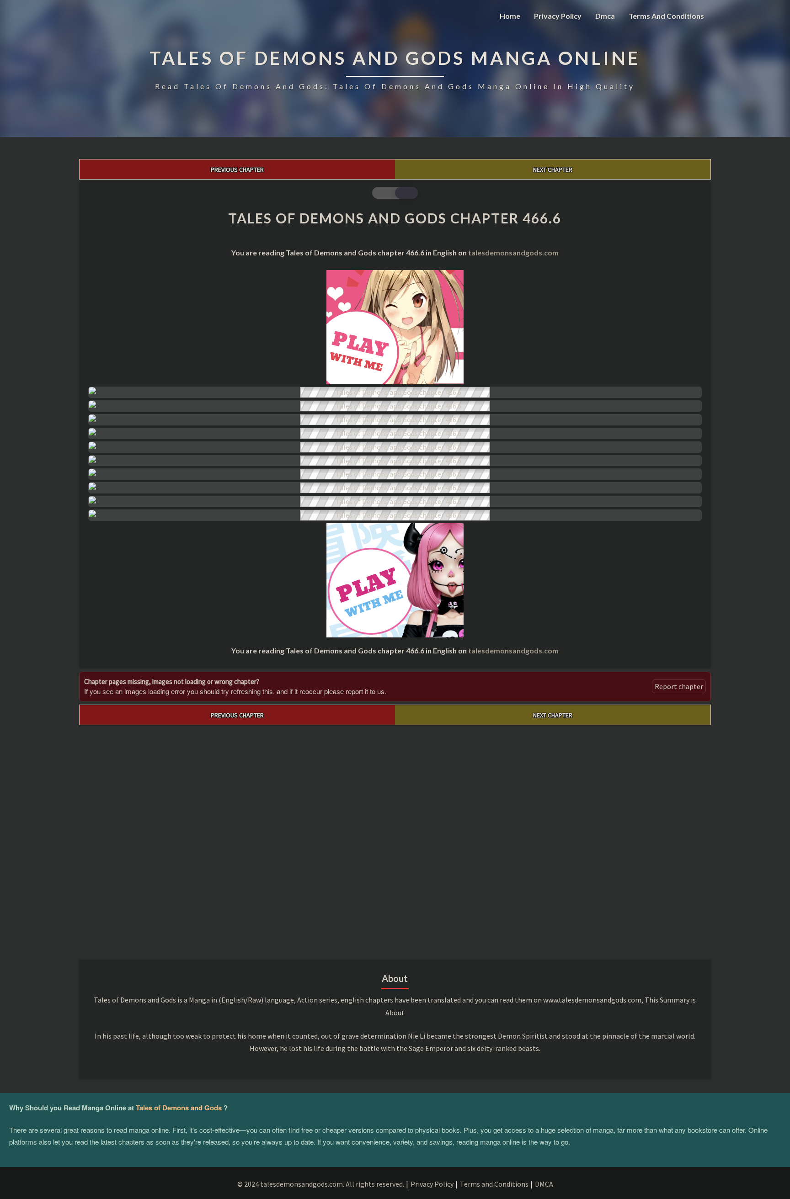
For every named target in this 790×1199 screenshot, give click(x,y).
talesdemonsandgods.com (513, 252)
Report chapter (679, 686)
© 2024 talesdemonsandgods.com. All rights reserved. (320, 1183)
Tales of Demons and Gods (179, 1108)
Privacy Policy (558, 15)
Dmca (605, 15)
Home (510, 15)
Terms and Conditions (666, 15)
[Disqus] (395, 839)
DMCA (544, 1183)
